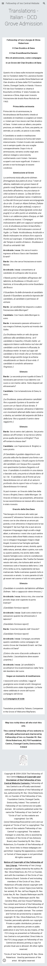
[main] (23, 17)
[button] (3, 3)
